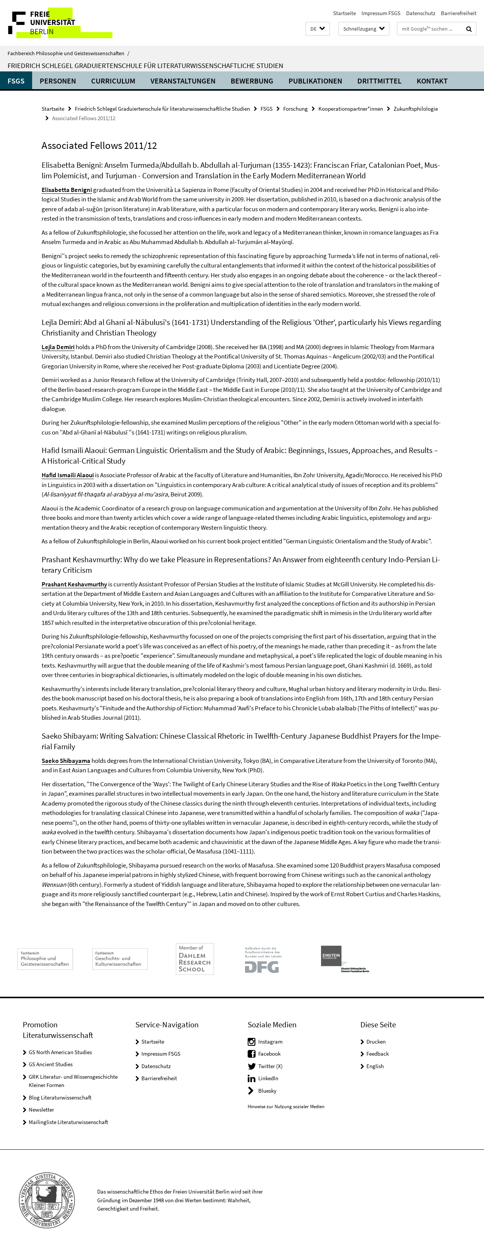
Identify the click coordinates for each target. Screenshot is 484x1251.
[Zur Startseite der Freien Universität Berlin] (63, 23)
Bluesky (267, 1090)
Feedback (377, 1053)
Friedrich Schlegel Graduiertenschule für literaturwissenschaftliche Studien (145, 65)
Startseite (344, 13)
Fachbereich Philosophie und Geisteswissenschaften (68, 53)
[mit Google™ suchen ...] (469, 29)
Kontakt (432, 80)
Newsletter (41, 1109)
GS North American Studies (60, 1052)
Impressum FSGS (380, 13)
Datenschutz (420, 13)
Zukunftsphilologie (416, 108)
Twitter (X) (270, 1066)
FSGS (16, 80)
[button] (318, 29)
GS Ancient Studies (51, 1064)
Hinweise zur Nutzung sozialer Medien (286, 1106)
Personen (58, 80)
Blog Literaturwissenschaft (60, 1097)
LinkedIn (268, 1078)
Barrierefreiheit (458, 13)
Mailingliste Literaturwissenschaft (68, 1122)
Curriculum (113, 80)
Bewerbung (252, 80)
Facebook (269, 1053)
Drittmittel (379, 80)
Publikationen (315, 80)
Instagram (270, 1041)
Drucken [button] (376, 1041)
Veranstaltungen (183, 80)
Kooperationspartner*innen (350, 108)
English (375, 1066)
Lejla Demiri (58, 347)
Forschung (295, 108)
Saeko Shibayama (66, 760)
